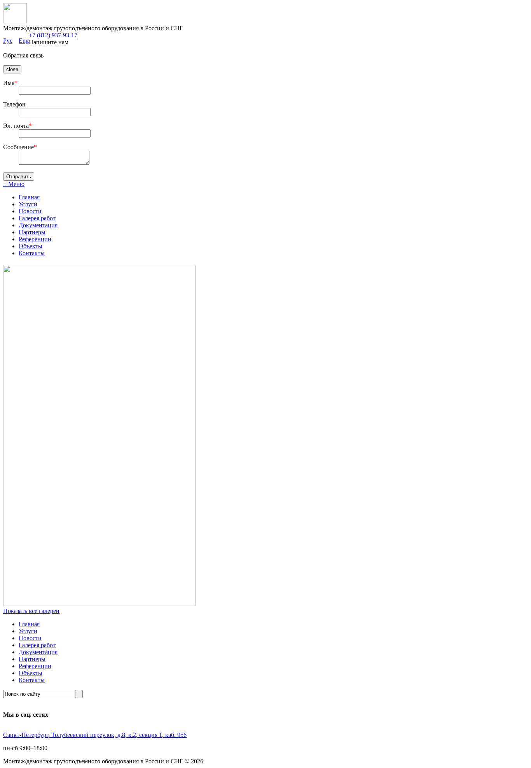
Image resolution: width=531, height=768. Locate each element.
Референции (35, 239)
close (12, 69)
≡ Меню (13, 184)
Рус (7, 40)
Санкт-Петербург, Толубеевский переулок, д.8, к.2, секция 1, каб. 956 (95, 734)
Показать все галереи (31, 611)
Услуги (28, 204)
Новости (30, 211)
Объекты (30, 246)
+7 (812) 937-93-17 (53, 35)
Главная (29, 197)
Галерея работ (37, 218)
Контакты (32, 253)
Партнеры (32, 232)
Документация (38, 225)
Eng (24, 40)
